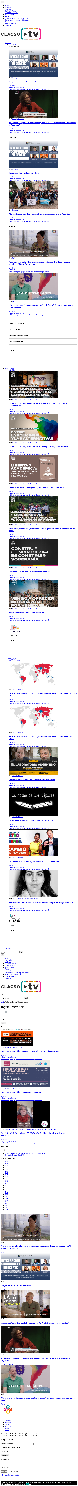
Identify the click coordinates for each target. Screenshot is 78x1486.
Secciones (8, 43)
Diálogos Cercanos (18, 119)
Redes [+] (12, 226)
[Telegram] (43, 362)
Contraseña (5, 1451)
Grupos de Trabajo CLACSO (33, 898)
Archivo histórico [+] (16, 341)
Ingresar (4, 1471)
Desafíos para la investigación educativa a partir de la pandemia (24, 1129)
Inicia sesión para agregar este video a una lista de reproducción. (29, 89)
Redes (14, 258)
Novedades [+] (14, 46)
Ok (27, 1484)
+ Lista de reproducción (16, 87)
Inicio (2, 1002)
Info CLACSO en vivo (30, 399)
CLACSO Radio (14, 660)
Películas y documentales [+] (18, 335)
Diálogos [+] (13, 137)
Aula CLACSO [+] (15, 329)
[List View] (6, 1018)
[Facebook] (43, 352)
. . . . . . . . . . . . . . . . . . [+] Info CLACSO (14, 634)
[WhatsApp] (43, 359)
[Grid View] (6, 1012)
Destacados (12, 44)
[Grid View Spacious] (6, 1014)
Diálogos (15, 78)
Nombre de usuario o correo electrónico (14, 1464)
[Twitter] (43, 356)
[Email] (43, 365)
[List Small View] (6, 1019)
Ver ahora (12, 86)
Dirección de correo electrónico (11, 1447)
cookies (10, 1482)
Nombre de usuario (7, 1444)
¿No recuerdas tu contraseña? (10, 1475)
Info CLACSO (14, 370)
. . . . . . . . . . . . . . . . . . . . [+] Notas (15, 924)
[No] (30, 1484)
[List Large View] (6, 1016)
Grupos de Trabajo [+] (16, 323)
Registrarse (5, 1455)
